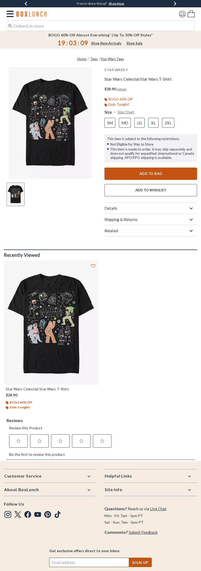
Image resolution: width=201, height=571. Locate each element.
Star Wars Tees (112, 59)
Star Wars (114, 70)
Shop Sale (134, 43)
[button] (9, 14)
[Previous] (26, 4)
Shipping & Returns (120, 219)
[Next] (175, 4)
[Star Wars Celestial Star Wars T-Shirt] (51, 322)
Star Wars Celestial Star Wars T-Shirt (37, 389)
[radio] (109, 123)
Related (111, 230)
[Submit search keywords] (10, 25)
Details (110, 208)
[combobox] (100, 25)
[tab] (15, 194)
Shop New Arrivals (106, 43)
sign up (140, 562)
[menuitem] (191, 13)
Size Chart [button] (126, 112)
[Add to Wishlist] (93, 265)
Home (81, 59)
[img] (8, 514)
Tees (94, 59)
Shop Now (116, 3)
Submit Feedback (143, 532)
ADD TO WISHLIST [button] (150, 190)
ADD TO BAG (150, 173)
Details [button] (122, 89)
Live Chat (158, 508)
